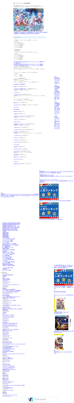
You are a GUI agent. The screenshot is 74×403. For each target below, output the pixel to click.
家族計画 (4, 288)
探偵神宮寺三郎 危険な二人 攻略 (9, 225)
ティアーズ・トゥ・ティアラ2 (8, 324)
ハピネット (16, 137)
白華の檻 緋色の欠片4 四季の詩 (8, 289)
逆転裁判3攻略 (5, 233)
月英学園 (4, 312)
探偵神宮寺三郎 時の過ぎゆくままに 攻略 (11, 226)
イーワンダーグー (17, 94)
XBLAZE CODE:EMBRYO (7, 274)
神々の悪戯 (4, 322)
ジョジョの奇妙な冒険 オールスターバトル (11, 296)
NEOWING (16, 131)
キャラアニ (16, 107)
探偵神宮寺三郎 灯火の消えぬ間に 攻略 (10, 227)
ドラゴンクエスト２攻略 (7, 241)
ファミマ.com (16, 144)
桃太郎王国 (16, 154)
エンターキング (17, 104)
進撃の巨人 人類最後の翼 (7, 358)
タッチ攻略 (4, 260)
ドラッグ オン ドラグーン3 (8, 368)
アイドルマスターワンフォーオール (9, 394)
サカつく (4, 313)
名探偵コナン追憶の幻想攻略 (8, 265)
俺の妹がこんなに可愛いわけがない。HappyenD (12, 308)
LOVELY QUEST (5, 370)
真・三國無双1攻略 (6, 246)
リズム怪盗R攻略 (6, 255)
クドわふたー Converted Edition (8, 367)
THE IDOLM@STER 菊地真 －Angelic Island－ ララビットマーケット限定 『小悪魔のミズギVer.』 (63, 287)
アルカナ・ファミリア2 (7, 337)
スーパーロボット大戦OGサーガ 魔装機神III (11, 290)
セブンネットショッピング (19, 115)
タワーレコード (17, 121)
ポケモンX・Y (5, 319)
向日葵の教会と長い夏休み (8, 351)
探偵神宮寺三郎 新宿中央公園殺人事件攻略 (11, 222)
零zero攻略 (4, 250)
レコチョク (16, 161)
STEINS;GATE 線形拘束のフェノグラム (10, 346)
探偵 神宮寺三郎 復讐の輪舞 (60, 291)
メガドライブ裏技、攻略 (7, 267)
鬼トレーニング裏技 (6, 270)
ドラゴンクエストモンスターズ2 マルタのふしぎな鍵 (13, 385)
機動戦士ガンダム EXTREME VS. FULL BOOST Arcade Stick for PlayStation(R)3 (55, 200)
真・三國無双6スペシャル (7, 247)
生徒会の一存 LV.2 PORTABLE (8, 297)
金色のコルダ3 (5, 377)
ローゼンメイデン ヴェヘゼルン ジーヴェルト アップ (13, 353)
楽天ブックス (16, 156)
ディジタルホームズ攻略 (7, 254)
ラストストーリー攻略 (7, 256)
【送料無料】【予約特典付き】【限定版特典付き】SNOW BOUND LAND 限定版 (30, 32)
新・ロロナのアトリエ (7, 341)
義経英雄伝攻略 (5, 248)
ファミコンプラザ (17, 142)
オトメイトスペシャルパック (8, 365)
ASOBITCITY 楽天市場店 (19, 84)
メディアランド (17, 151)
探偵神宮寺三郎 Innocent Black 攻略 (9, 229)
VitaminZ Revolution (6, 360)
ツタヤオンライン (17, 127)
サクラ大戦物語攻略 (6, 258)
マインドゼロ (5, 285)
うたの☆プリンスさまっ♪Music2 (9, 300)
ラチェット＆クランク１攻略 (8, 253)
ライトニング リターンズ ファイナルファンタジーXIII (13, 343)
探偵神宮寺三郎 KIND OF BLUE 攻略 (10, 230)
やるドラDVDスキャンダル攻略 (9, 243)
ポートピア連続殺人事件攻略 (8, 261)
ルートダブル (5, 326)
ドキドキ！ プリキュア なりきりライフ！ (11, 284)
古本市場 (15, 146)
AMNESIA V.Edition (6, 364)
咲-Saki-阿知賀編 (5, 295)
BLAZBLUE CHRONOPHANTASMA (10, 325)
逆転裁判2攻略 (5, 232)
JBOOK (15, 111)
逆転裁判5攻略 (5, 235)
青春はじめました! (6, 278)
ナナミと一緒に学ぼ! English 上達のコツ (10, 291)
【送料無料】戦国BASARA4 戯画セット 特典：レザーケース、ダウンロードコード (57, 125)
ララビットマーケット (18, 159)
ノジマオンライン (17, 135)
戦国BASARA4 (5, 379)
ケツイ (3, 277)
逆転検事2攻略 (5, 236)
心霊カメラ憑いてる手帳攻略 (8, 249)
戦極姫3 (4, 373)
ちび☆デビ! (4, 280)
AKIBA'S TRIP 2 (5, 333)
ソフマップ (16, 119)
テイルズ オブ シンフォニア (8, 316)
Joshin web (16, 113)
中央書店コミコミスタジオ (19, 123)
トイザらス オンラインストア (20, 129)
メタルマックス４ (6, 335)
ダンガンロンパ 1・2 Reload (8, 314)
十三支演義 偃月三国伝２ (7, 387)
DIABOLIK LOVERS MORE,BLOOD (9, 323)
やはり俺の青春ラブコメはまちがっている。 (11, 305)
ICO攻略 (4, 231)
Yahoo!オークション (18, 163)
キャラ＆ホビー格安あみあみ (20, 88)
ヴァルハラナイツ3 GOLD (7, 390)
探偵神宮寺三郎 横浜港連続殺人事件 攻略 (11, 224)
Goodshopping (16, 109)
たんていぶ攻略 (5, 242)
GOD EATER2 (5, 339)
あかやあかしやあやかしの (8, 381)
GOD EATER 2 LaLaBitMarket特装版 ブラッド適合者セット (51, 219)
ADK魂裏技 (4, 268)
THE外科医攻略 (5, 237)
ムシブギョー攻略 (6, 263)
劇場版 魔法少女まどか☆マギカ (9, 369)
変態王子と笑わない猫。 (7, 330)
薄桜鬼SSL (4, 392)
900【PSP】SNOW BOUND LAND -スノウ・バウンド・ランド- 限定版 (28, 64)
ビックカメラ (16, 139)
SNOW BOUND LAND (7, 342)
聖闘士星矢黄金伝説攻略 (7, 264)
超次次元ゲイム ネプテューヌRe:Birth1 (10, 329)
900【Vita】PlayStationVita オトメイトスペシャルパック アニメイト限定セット (57, 80)
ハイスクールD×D (6, 350)
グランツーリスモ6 (6, 357)
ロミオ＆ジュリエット (7, 396)
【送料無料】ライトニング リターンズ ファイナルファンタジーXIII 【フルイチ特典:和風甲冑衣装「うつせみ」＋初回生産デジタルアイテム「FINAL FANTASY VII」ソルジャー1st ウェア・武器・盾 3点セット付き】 (20, 195)
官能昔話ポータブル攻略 (7, 252)
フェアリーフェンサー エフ (8, 317)
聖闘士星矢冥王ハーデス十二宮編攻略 (10, 244)
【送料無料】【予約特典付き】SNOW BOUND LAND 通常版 (26, 33)
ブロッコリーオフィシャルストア (21, 148)
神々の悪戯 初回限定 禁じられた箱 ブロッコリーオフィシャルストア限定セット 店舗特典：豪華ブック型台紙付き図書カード (63, 266)
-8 (2, 362)
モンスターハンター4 (6, 302)
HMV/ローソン (17, 102)
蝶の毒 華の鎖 (5, 375)
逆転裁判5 (4, 276)
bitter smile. (4, 352)
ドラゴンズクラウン (6, 282)
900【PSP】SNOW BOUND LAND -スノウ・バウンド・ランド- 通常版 (28, 65)
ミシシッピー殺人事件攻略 (8, 259)
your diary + (4, 354)
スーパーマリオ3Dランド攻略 (8, 238)
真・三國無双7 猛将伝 (7, 347)
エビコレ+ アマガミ (6, 382)
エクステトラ (5, 334)
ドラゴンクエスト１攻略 (7, 239)
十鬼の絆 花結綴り (6, 279)
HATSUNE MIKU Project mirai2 (8, 348)
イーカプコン (16, 92)
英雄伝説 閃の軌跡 (6, 307)
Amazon (15, 86)
